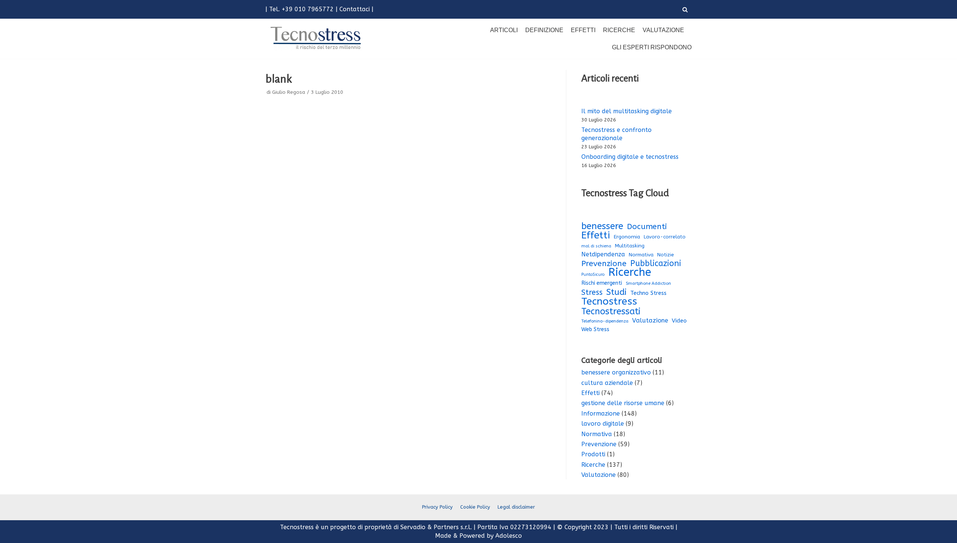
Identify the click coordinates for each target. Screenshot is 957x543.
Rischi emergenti (601, 283)
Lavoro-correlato (665, 237)
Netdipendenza (603, 254)
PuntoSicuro (592, 274)
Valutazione (663, 30)
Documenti (647, 226)
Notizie (665, 255)
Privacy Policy (437, 507)
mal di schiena (596, 246)
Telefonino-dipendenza (604, 321)
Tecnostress (609, 301)
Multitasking (629, 246)
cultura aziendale (607, 382)
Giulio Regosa (288, 92)
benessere (602, 226)
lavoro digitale (602, 423)
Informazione (600, 413)
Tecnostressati (610, 311)
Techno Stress (648, 293)
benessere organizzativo (616, 372)
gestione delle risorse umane (622, 403)
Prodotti (593, 454)
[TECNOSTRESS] (317, 38)
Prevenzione (604, 263)
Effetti (583, 30)
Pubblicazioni (655, 263)
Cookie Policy (475, 507)
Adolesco (508, 535)
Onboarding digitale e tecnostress (629, 156)
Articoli (504, 30)
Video (679, 320)
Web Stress (595, 329)
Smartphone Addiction (648, 283)
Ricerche (619, 30)
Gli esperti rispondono (652, 47)
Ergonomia (627, 237)
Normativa (641, 255)
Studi (616, 292)
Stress (592, 293)
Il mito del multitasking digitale (626, 111)
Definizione (544, 30)
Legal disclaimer (516, 507)
